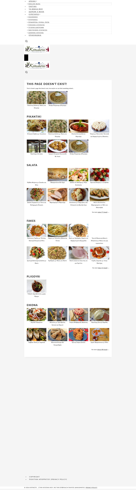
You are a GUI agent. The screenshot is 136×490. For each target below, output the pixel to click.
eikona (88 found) (102, 349)
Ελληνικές (33, 17)
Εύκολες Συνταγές (36, 25)
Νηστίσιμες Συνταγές (37, 30)
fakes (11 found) (102, 268)
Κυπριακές (33, 19)
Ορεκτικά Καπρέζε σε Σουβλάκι (99, 182)
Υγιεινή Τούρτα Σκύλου (78, 342)
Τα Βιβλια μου (36, 9)
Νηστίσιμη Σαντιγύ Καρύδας (99, 322)
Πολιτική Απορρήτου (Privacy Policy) (48, 479)
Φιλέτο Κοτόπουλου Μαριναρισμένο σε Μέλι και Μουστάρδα (99, 205)
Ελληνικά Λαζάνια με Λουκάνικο (36, 134)
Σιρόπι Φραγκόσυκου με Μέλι (99, 342)
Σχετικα (33, 6)
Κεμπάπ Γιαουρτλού (36, 322)
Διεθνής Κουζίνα (36, 32)
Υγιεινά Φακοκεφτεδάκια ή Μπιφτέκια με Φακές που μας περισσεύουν (99, 240)
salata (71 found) (102, 212)
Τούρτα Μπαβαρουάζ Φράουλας (78, 322)
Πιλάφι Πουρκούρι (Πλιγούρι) (57, 105)
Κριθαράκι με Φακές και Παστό (57, 260)
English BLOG (34, 4)
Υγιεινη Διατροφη (36, 27)
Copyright (34, 477)
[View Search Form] (26, 42)
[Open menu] (26, 57)
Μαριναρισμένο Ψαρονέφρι (57, 202)
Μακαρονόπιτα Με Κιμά (57, 182)
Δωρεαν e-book (36, 12)
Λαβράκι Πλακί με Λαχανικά (36, 342)
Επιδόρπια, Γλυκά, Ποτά (38, 22)
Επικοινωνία (35, 35)
